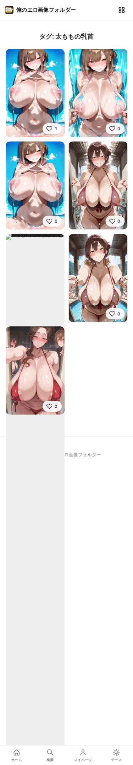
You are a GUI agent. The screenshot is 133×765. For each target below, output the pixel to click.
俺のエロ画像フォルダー (46, 9)
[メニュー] (121, 10)
